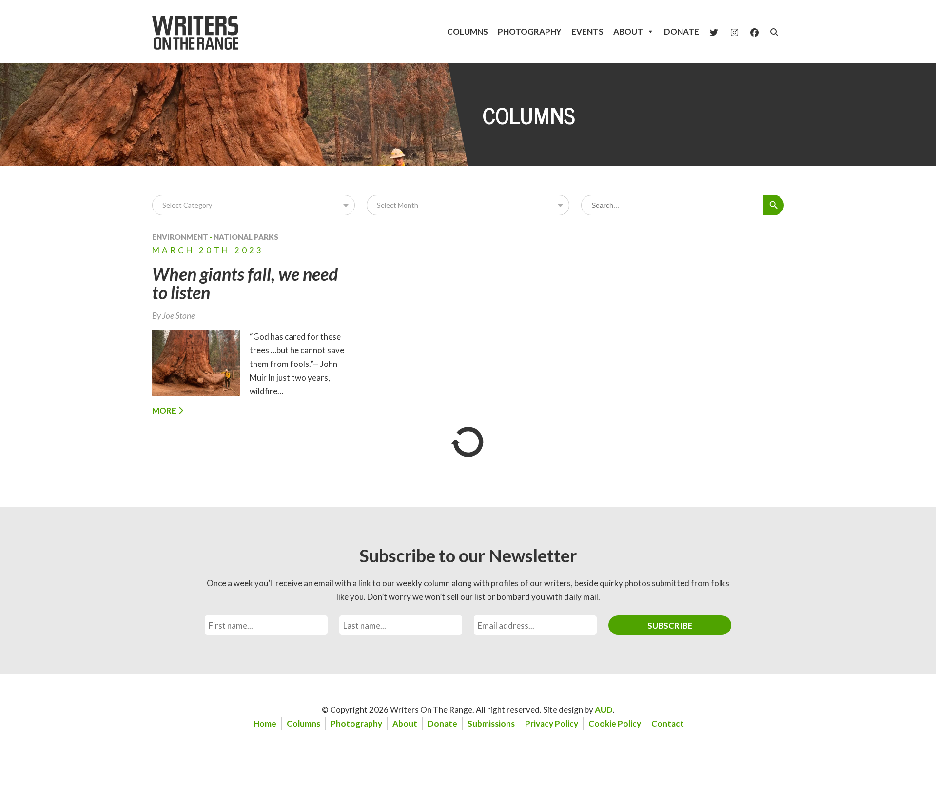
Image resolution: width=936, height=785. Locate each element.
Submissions (491, 723)
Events (587, 31)
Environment (180, 236)
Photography (530, 31)
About (628, 31)
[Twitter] (714, 32)
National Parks (246, 236)
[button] (774, 32)
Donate (681, 31)
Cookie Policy (614, 723)
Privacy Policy (551, 723)
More (165, 410)
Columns (467, 31)
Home (265, 723)
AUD (604, 710)
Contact (667, 723)
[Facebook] (754, 32)
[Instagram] (734, 32)
